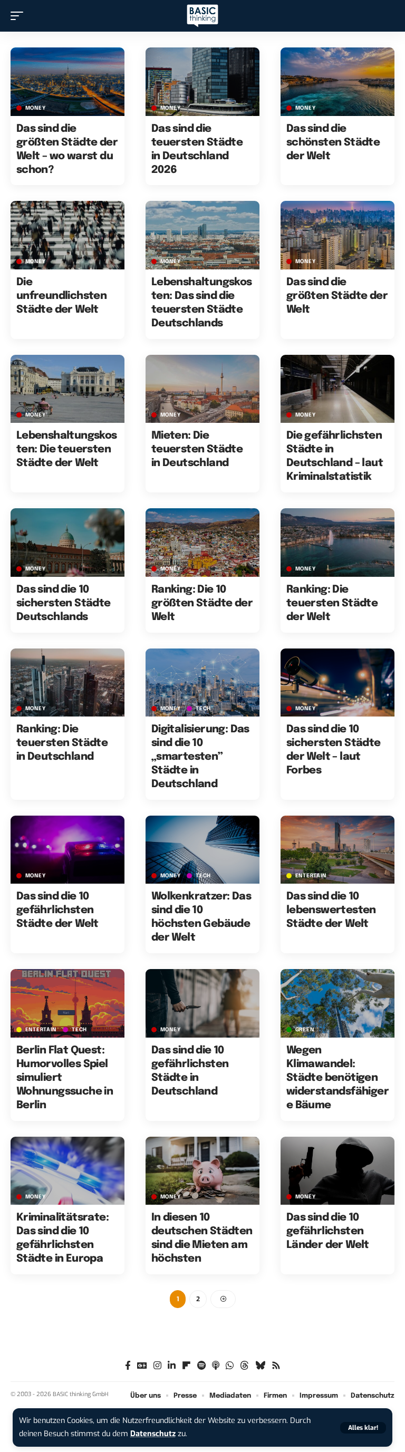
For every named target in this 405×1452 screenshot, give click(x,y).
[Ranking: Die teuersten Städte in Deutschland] (67, 682)
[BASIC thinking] (202, 16)
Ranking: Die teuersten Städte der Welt (332, 603)
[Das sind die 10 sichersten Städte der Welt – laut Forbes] (337, 682)
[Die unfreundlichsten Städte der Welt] (67, 235)
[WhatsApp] (229, 1365)
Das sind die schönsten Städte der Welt (333, 142)
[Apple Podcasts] (215, 1365)
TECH (203, 708)
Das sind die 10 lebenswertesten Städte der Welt (331, 910)
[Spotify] (201, 1365)
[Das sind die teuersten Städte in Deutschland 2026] (202, 81)
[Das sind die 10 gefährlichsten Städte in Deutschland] (202, 1003)
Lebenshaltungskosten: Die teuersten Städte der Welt (66, 449)
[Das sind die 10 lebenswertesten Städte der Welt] (337, 850)
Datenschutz (153, 1434)
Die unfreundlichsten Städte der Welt (61, 296)
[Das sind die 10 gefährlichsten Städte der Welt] (67, 850)
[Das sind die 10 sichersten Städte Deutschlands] (67, 542)
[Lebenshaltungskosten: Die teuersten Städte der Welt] (67, 389)
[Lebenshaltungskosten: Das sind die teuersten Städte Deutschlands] (202, 235)
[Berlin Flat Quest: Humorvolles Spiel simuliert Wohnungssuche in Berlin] (67, 1003)
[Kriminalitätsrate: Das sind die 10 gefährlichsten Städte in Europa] (67, 1171)
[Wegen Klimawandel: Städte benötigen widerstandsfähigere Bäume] (337, 1003)
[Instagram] (157, 1365)
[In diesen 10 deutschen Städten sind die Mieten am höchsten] (202, 1171)
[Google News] (142, 1365)
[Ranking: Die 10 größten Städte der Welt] (202, 542)
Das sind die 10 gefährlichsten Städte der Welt (57, 910)
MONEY (35, 108)
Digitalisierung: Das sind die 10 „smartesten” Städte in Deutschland (200, 757)
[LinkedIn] (171, 1365)
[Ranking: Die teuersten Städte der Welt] (337, 542)
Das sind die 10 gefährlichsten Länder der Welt (327, 1231)
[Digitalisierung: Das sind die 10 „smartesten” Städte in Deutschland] (202, 682)
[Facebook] (127, 1365)
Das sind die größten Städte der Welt (337, 296)
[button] (363, 1428)
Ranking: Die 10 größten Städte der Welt (202, 603)
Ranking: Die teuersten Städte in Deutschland (62, 743)
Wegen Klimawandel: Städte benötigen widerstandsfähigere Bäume (337, 1078)
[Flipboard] (186, 1365)
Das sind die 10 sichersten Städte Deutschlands (63, 603)
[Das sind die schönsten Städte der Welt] (337, 81)
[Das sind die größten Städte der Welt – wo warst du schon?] (67, 81)
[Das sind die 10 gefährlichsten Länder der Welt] (337, 1171)
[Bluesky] (260, 1365)
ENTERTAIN (310, 875)
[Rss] (276, 1365)
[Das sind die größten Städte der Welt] (337, 235)
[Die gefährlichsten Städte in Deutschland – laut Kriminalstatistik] (337, 389)
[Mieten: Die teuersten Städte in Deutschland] (202, 389)
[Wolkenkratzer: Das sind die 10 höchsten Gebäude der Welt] (202, 850)
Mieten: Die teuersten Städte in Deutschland (197, 449)
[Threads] (244, 1365)
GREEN (304, 1029)
